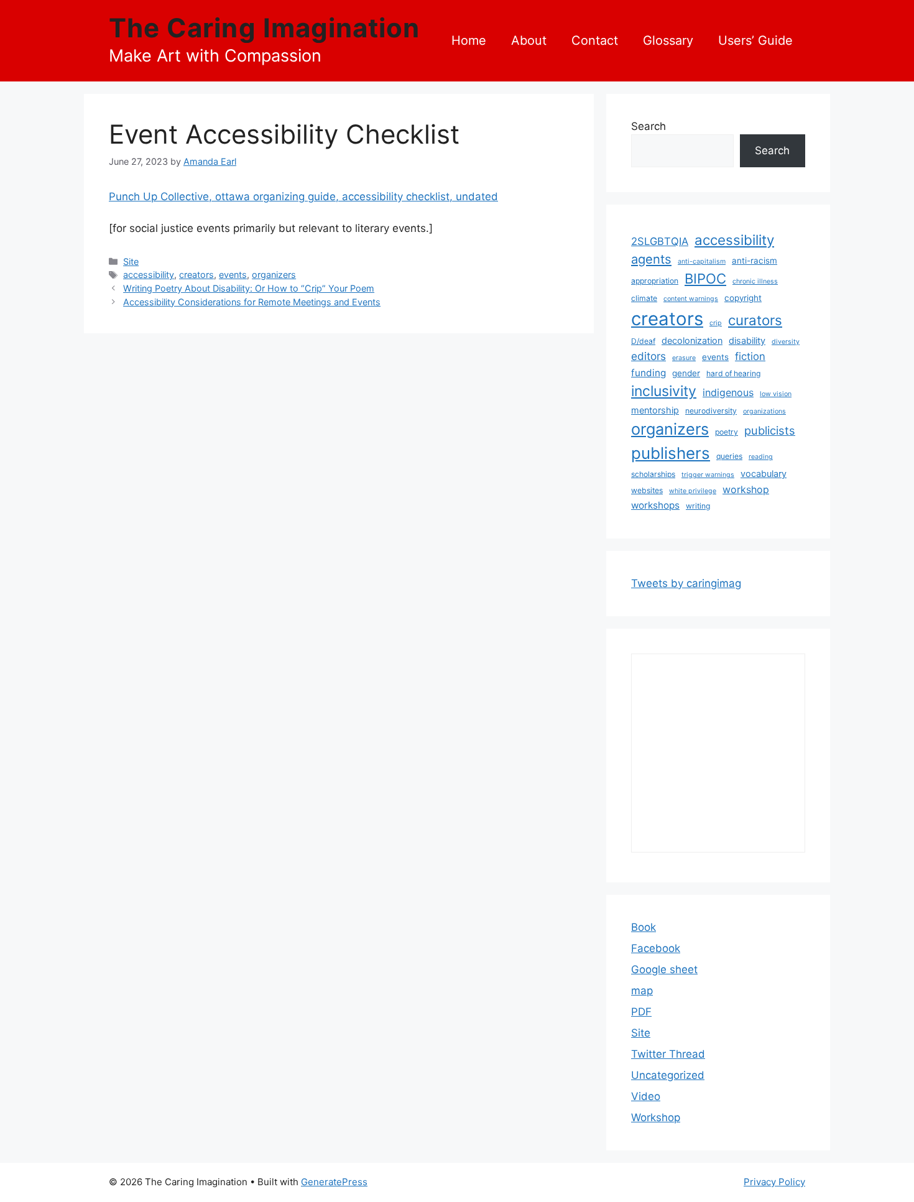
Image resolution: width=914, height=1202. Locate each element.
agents (651, 259)
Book (643, 927)
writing (698, 506)
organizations (764, 411)
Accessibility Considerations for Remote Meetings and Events (252, 302)
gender (686, 373)
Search (648, 126)
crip (715, 323)
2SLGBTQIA (659, 241)
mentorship (655, 410)
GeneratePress (334, 1182)
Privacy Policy (774, 1182)
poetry (726, 432)
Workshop (655, 1117)
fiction (750, 356)
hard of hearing (733, 373)
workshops (655, 505)
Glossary (668, 40)
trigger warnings (707, 475)
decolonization (692, 340)
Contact (594, 40)
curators (755, 320)
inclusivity (663, 391)
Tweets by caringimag (686, 583)
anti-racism (754, 261)
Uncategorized (667, 1075)
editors (648, 356)
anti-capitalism (702, 261)
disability (747, 340)
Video (645, 1096)
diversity (786, 342)
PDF (641, 1012)
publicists (769, 430)
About (529, 40)
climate (644, 298)
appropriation (654, 280)
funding (648, 373)
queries (729, 456)
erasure (684, 358)
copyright (743, 298)
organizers (274, 274)
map (642, 990)
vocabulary (764, 473)
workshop (745, 489)
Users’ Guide (755, 40)
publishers (670, 453)
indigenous (728, 392)
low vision (776, 394)
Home (468, 40)
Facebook (655, 948)
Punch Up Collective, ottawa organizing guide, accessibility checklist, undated (303, 196)
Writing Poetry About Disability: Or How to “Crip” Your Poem (248, 288)
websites (647, 490)
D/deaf (643, 341)
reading (761, 457)
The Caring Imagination (264, 28)
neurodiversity (711, 410)
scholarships (653, 474)
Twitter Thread (668, 1054)
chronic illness (755, 281)
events (233, 274)
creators (196, 274)
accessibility (148, 274)
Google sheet (664, 969)
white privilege (692, 491)
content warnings (690, 299)
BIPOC (705, 278)
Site (131, 261)
